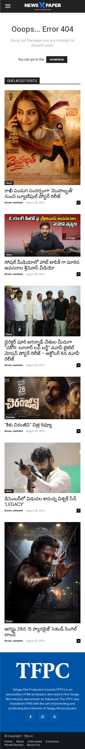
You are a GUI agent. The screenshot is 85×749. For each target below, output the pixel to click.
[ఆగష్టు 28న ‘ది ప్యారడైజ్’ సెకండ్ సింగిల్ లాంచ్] (42, 572)
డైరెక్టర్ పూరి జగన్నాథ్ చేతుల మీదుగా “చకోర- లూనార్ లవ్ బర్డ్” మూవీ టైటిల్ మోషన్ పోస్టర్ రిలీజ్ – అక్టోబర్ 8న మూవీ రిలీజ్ (42, 350)
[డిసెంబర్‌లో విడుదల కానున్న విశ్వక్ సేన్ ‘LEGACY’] (42, 468)
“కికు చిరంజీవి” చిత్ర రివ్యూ (28, 425)
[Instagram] (42, 717)
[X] (54, 717)
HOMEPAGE (57, 59)
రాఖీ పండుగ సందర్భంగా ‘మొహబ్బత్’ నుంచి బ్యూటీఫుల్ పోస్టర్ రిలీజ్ (39, 193)
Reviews (10, 417)
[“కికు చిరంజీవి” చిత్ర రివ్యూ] (42, 398)
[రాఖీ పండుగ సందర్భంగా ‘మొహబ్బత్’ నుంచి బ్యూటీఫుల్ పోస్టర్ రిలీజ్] (42, 137)
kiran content (14, 202)
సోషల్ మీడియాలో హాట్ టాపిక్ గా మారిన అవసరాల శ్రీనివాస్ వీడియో (42, 265)
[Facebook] (30, 717)
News (9, 183)
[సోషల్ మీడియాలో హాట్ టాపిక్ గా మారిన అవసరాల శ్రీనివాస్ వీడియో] (42, 235)
